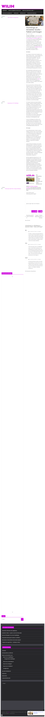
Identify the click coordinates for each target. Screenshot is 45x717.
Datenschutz (23, 13)
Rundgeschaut (6, 668)
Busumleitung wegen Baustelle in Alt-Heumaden (30, 216)
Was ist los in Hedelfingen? (8, 657)
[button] (34, 10)
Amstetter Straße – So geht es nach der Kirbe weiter (12, 632)
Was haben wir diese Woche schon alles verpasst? (11, 639)
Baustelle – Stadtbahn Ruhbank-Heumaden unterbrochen (38, 216)
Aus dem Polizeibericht (7, 13)
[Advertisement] (22, 691)
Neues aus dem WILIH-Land (27, 10)
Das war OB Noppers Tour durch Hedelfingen (10, 635)
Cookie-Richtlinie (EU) (31, 13)
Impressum (16, 13)
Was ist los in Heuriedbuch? (8, 661)
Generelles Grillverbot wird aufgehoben (9, 630)
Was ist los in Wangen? (7, 663)
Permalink (39, 231)
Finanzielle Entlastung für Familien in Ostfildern (11, 637)
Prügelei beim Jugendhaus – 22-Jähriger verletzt (11, 642)
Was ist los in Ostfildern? (8, 666)
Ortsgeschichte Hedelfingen (9, 658)
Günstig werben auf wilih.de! (14, 10)
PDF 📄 (40, 211)
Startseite (4, 10)
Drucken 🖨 (34, 211)
